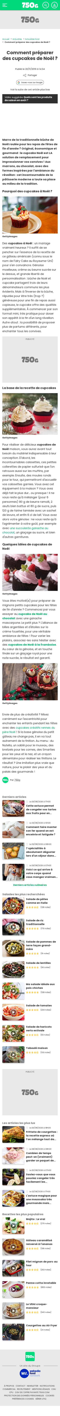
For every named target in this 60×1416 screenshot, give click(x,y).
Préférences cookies (23, 1399)
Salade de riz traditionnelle (35, 922)
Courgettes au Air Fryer (41, 1325)
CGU (53, 1389)
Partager (32, 75)
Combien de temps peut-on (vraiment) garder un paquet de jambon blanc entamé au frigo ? (41, 1156)
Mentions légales (41, 1389)
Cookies (50, 1395)
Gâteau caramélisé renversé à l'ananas (39, 1242)
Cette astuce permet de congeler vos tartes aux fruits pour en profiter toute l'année (41, 809)
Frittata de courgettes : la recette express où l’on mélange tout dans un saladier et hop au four (42, 1135)
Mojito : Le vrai (35, 1219)
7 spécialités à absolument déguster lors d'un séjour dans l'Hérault (40, 852)
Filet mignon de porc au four (42, 1263)
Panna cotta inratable (41, 1283)
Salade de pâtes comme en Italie (37, 901)
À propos (9, 1386)
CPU (11, 1392)
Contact (20, 1386)
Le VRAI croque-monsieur (36, 1306)
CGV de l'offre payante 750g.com (32, 1392)
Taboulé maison (37, 1048)
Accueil (5, 39)
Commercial (9, 1389)
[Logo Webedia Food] (30, 1373)
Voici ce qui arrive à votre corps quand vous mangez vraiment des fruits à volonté (41, 873)
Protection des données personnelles (24, 1395)
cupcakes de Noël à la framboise (32, 645)
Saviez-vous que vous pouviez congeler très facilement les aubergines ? (40, 1178)
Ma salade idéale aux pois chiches (40, 986)
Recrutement (23, 1389)
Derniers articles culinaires (30, 885)
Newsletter (32, 1386)
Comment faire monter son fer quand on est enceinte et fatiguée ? (41, 830)
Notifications (47, 1386)
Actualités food (32, 39)
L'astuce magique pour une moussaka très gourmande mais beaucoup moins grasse (41, 1199)
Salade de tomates (39, 1005)
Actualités (17, 39)
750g (17, 780)
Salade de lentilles (38, 963)
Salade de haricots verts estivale (39, 1028)
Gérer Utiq (40, 1399)
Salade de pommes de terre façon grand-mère (41, 945)
